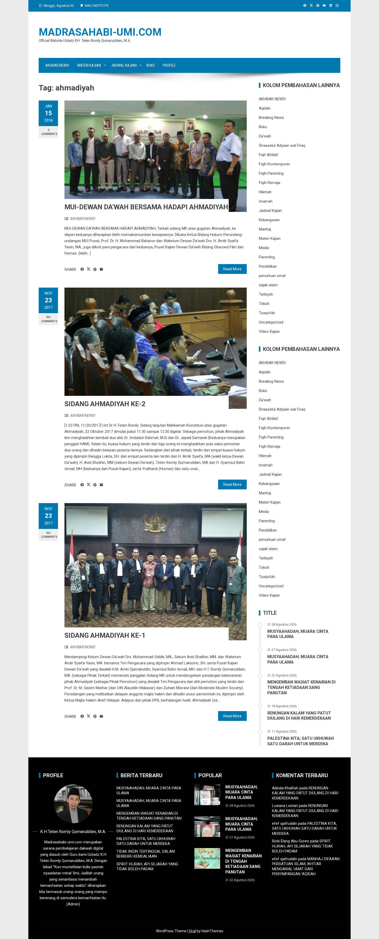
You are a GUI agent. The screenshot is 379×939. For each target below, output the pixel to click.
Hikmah (265, 192)
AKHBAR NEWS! (57, 65)
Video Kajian (269, 331)
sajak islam (268, 285)
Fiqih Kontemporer (274, 164)
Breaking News (271, 117)
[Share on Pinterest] (95, 269)
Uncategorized (271, 322)
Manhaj (265, 229)
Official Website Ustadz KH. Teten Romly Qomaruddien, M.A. (85, 41)
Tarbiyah (266, 294)
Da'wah (265, 136)
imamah (266, 201)
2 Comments (49, 132)
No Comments (49, 319)
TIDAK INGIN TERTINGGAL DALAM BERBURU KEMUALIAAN (146, 854)
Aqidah (264, 108)
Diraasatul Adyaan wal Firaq (282, 145)
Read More (232, 269)
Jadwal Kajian (124, 65)
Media (264, 247)
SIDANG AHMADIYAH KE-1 (104, 635)
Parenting (267, 257)
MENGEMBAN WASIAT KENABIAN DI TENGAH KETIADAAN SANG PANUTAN (301, 687)
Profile (169, 65)
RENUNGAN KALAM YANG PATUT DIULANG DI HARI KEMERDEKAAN (299, 716)
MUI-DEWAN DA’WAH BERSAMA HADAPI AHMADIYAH (146, 207)
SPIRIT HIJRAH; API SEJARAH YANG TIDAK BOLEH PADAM (147, 867)
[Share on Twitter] (88, 269)
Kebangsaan (269, 220)
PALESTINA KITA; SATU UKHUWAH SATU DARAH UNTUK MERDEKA (300, 741)
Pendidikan (268, 266)
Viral (192, 931)
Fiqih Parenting (271, 173)
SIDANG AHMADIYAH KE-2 (104, 404)
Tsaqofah (267, 313)
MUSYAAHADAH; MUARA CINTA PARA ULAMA (241, 792)
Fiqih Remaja (269, 182)
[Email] (101, 269)
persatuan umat (272, 275)
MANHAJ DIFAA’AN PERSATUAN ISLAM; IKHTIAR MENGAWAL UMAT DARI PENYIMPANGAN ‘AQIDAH (306, 866)
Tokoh (264, 303)
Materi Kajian (89, 65)
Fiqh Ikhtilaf (268, 154)
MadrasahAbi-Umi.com (100, 32)
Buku (150, 65)
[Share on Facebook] (82, 269)
